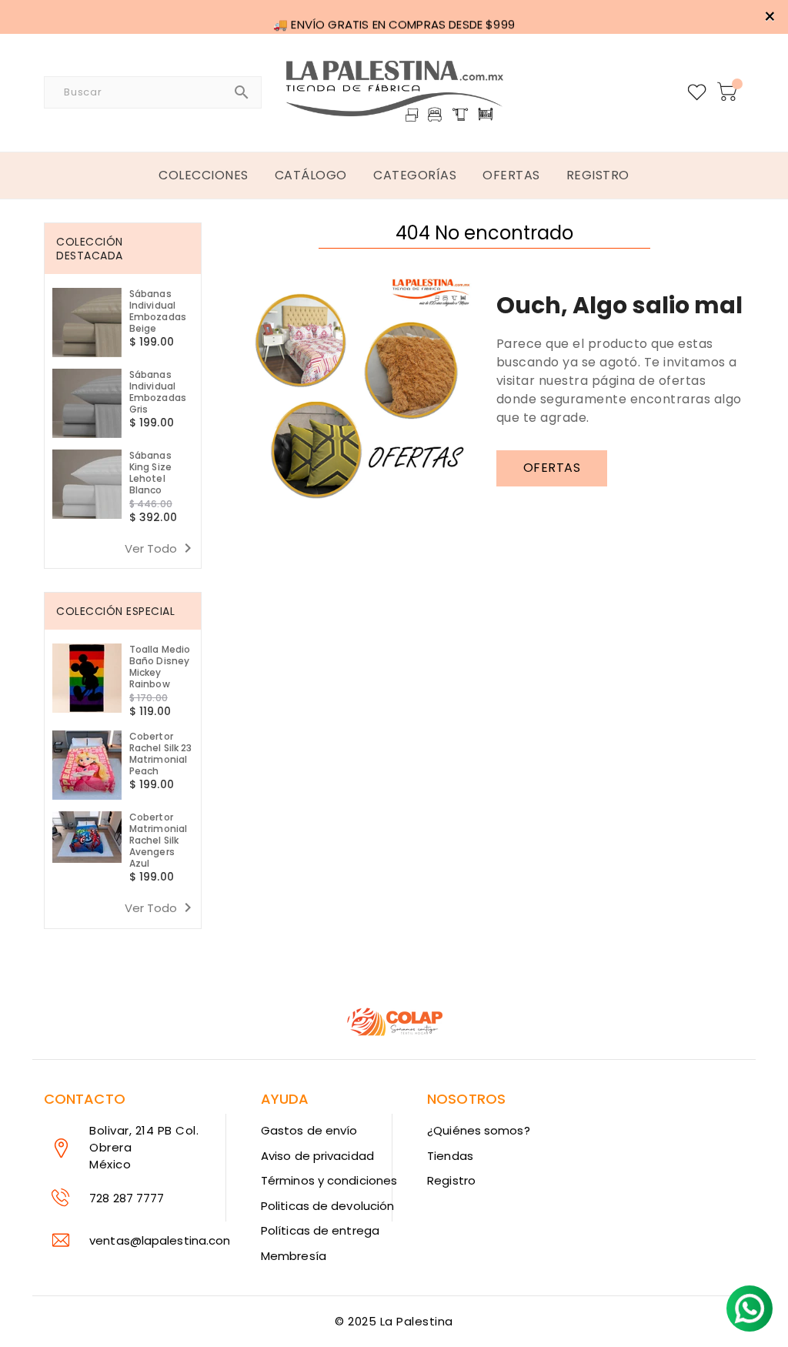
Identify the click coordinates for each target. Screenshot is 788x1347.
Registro (451, 1180)
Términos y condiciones (329, 1180)
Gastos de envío (309, 1130)
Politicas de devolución (327, 1206)
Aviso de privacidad (317, 1156)
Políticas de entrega (320, 1230)
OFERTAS (552, 467)
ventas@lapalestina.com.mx (172, 1240)
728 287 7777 (126, 1198)
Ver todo (161, 548)
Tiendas (450, 1156)
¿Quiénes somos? (478, 1130)
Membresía (293, 1256)
